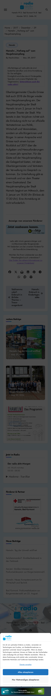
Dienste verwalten (26, 664)
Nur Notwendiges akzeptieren (25, 679)
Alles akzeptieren (25, 672)
